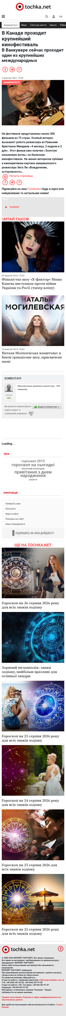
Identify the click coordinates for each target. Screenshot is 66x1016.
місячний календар (33, 468)
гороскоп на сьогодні (33, 465)
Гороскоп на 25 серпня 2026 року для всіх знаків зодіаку (30, 738)
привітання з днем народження (33, 473)
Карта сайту (11, 513)
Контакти (10, 508)
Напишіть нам (12, 503)
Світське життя (38, 25)
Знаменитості (11, 25)
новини (14, 207)
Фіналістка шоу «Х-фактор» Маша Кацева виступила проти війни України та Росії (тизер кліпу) (32, 283)
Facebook (33, 189)
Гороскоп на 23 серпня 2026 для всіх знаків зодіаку (29, 867)
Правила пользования (12, 997)
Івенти (53, 25)
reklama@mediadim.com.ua (51, 980)
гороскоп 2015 (33, 461)
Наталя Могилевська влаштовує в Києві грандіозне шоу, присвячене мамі (32, 357)
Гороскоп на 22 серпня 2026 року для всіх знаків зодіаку (30, 931)
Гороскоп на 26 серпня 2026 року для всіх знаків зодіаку (30, 605)
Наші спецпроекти (15, 524)
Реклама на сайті (14, 519)
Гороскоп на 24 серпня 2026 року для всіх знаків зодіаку (30, 802)
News (24, 25)
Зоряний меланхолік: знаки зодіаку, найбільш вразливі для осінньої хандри (29, 671)
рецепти (33, 479)
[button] (53, 16)
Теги (7, 454)
